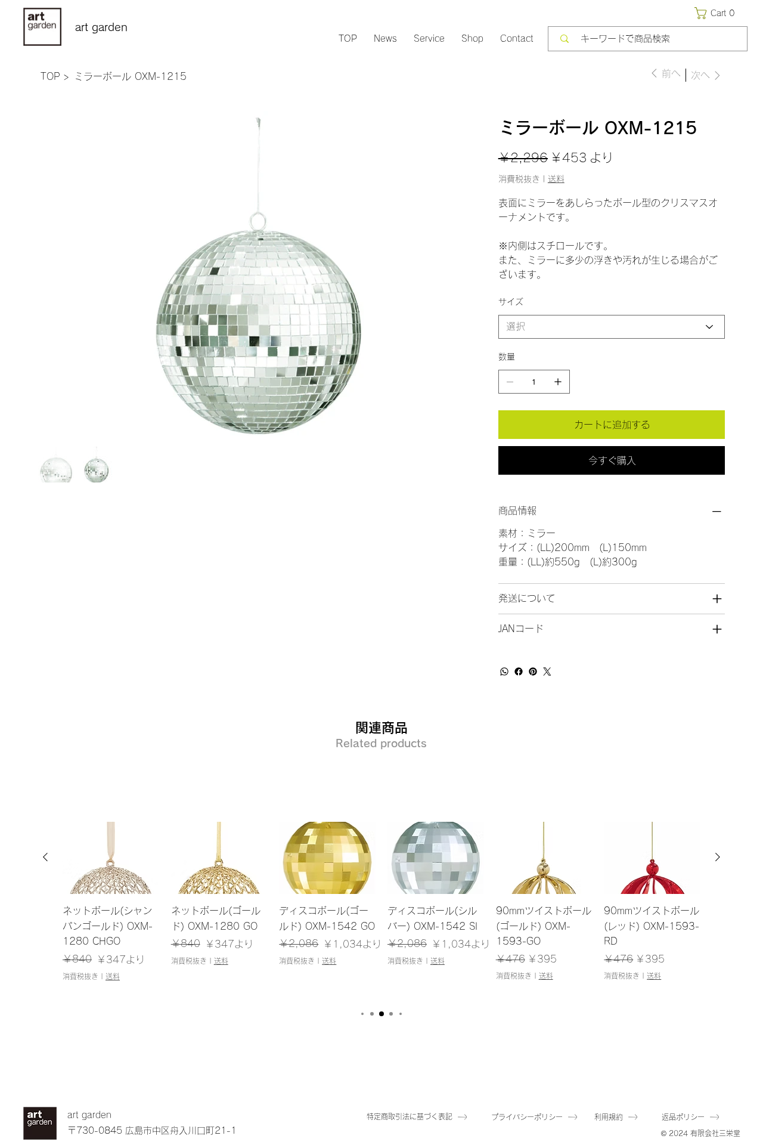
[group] (381, 909)
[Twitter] (547, 671)
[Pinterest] (533, 671)
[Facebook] (519, 671)
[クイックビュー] (111, 858)
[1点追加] (558, 382)
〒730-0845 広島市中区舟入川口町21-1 (152, 1130)
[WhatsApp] (504, 671)
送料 (113, 976)
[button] (717, 13)
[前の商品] (45, 857)
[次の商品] (718, 857)
